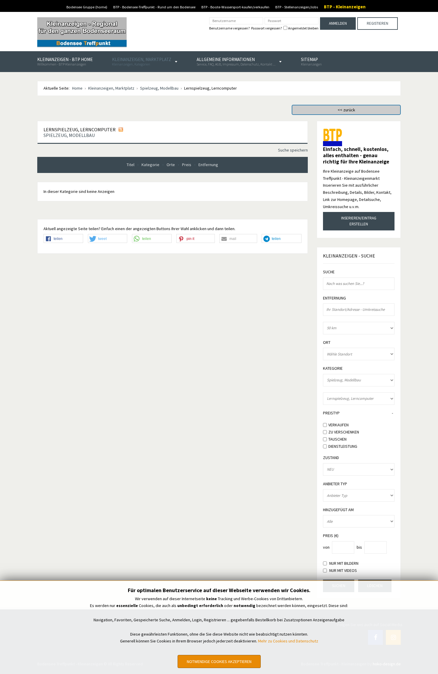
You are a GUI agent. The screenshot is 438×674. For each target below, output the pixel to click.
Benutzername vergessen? (229, 28)
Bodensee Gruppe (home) (86, 7)
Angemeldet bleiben (303, 28)
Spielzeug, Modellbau (69, 135)
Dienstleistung (342, 446)
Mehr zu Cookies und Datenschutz (288, 641)
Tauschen (337, 439)
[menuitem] (65, 62)
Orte (171, 164)
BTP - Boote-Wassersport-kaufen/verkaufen (235, 7)
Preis (187, 164)
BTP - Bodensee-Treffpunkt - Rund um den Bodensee (154, 7)
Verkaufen (338, 425)
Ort (326, 342)
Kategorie (151, 164)
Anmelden (338, 23)
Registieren (377, 23)
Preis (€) (330, 535)
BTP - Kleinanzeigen (345, 7)
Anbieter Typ (335, 484)
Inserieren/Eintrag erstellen (358, 221)
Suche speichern (293, 150)
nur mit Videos (343, 570)
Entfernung (208, 164)
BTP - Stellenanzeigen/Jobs (296, 7)
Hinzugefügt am (338, 510)
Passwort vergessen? (266, 28)
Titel (131, 164)
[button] (63, 238)
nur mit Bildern (343, 563)
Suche (329, 272)
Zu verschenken (343, 432)
